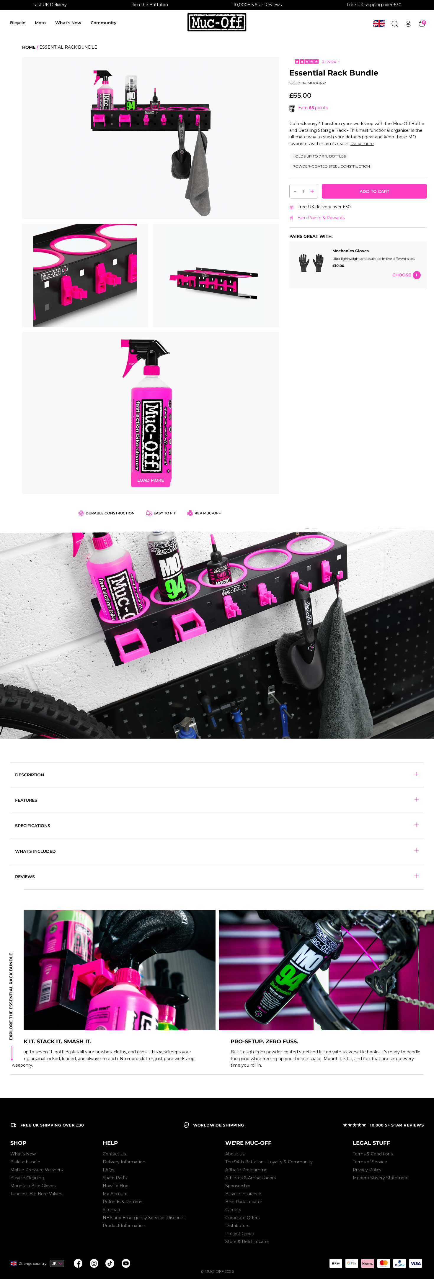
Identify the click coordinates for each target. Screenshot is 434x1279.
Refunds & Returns (122, 1201)
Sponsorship (237, 1185)
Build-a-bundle (25, 1162)
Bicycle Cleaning (27, 1177)
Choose (401, 275)
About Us (234, 1154)
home (28, 47)
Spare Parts (115, 1177)
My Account (115, 1193)
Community (103, 22)
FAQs (108, 1170)
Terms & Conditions (373, 1154)
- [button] (295, 190)
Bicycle (17, 22)
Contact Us (114, 1154)
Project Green (239, 1233)
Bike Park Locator (243, 1201)
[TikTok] (110, 1263)
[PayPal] (399, 1263)
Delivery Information (124, 1162)
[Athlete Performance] (383, 1263)
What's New (68, 22)
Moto (40, 22)
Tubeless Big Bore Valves (36, 1193)
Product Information (124, 1225)
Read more (362, 143)
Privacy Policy (367, 1170)
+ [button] (312, 191)
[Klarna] (368, 1263)
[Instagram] (94, 1263)
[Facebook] (78, 1263)
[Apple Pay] (336, 1263)
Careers (233, 1209)
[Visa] (415, 1263)
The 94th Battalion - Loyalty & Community (269, 1162)
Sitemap (111, 1209)
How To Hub (115, 1185)
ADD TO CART (374, 191)
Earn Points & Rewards (321, 217)
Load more (150, 480)
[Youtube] (126, 1263)
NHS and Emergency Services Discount (144, 1217)
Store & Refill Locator (247, 1241)
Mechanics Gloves (350, 250)
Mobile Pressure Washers (36, 1170)
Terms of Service (370, 1162)
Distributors (237, 1225)
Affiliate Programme (246, 1170)
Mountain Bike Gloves (33, 1185)
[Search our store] (394, 23)
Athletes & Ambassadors (250, 1177)
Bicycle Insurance (243, 1193)
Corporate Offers (242, 1217)
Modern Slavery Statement (381, 1177)
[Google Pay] (352, 1263)
